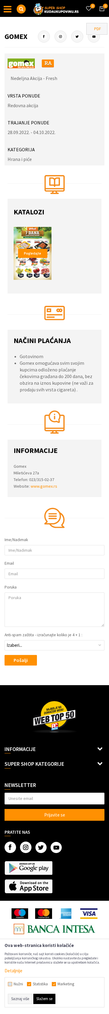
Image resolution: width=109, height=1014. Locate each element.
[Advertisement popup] (54, 506)
